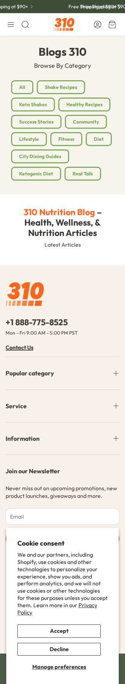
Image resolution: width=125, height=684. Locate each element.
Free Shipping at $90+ (91, 6)
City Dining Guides (40, 156)
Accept (59, 630)
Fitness (66, 139)
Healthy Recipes (84, 104)
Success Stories (36, 122)
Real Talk (83, 174)
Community (86, 122)
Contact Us (19, 347)
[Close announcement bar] (118, 5)
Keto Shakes (33, 104)
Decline (59, 649)
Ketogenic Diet (36, 174)
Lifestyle (29, 139)
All (22, 87)
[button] (11, 24)
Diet (99, 139)
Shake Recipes (61, 87)
